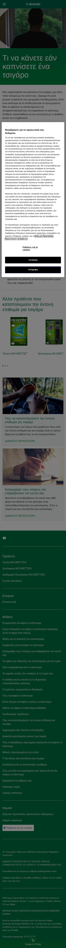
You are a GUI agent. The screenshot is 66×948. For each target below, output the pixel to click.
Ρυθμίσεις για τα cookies (30, 248)
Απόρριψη (33, 270)
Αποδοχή (33, 260)
